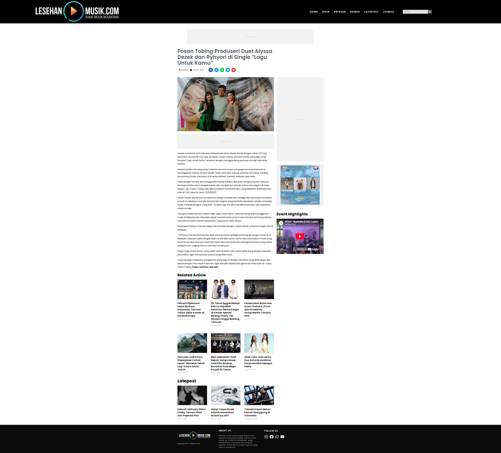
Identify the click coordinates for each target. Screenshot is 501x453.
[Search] (430, 12)
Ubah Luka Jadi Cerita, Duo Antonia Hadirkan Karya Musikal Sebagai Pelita (258, 361)
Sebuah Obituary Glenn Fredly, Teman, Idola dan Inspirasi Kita (191, 412)
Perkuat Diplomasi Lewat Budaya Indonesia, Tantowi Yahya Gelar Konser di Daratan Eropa (190, 309)
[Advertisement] (250, 36)
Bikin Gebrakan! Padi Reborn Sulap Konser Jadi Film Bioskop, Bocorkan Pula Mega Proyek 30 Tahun (223, 363)
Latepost (371, 11)
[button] (210, 70)
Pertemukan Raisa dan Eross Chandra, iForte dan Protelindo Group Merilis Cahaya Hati (258, 309)
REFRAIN (340, 11)
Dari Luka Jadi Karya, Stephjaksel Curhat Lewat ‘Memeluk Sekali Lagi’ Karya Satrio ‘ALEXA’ (190, 363)
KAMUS (355, 11)
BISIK (326, 11)
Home (314, 11)
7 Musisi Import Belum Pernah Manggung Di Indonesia (257, 412)
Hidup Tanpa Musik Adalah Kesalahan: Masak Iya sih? (222, 412)
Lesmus (388, 11)
